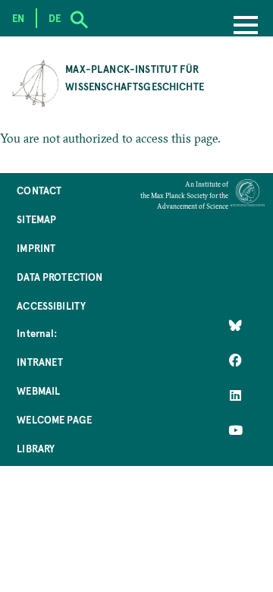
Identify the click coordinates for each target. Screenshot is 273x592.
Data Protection (59, 276)
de (55, 18)
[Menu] (246, 26)
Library (36, 448)
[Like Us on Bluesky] (235, 325)
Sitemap (36, 219)
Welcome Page (54, 419)
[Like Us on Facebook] (235, 360)
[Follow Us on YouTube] (235, 430)
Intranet (40, 361)
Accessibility (51, 305)
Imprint (36, 248)
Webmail (38, 390)
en (18, 18)
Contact (39, 190)
